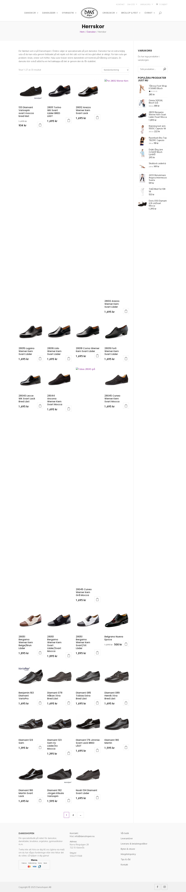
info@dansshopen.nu (85, 836)
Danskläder (48, 13)
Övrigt (148, 13)
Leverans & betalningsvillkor (134, 843)
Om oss (131, 4)
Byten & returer (128, 849)
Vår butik (125, 833)
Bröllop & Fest (129, 13)
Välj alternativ (40, 125)
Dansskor (30, 13)
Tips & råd (125, 859)
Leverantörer (127, 838)
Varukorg (145, 4)
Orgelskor (108, 13)
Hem (82, 31)
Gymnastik (68, 13)
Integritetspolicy (128, 854)
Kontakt (120, 4)
